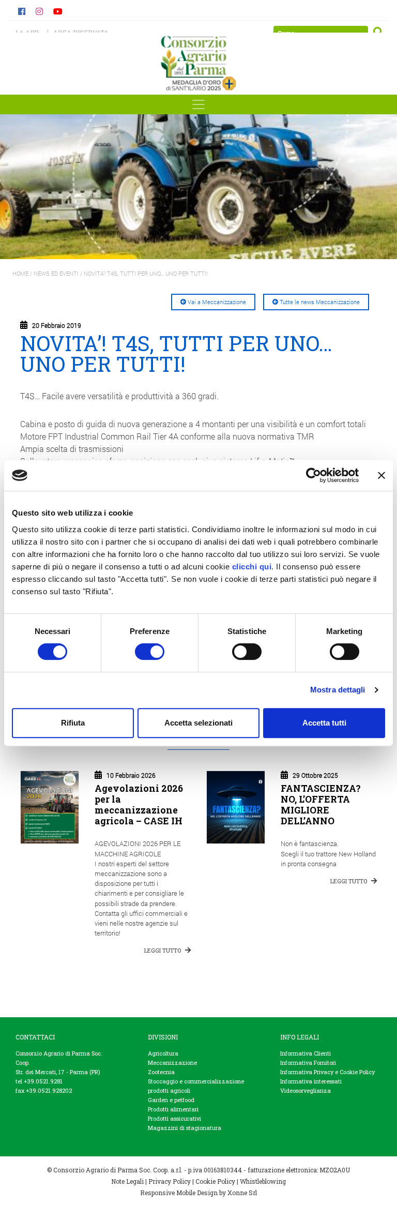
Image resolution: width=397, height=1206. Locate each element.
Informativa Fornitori (308, 1062)
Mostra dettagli (337, 689)
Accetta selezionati (198, 722)
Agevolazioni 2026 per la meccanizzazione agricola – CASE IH (139, 804)
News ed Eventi (56, 273)
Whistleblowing (263, 1181)
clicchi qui (252, 566)
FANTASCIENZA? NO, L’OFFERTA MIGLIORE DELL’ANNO (321, 804)
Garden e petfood (171, 1100)
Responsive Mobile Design (179, 1192)
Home (20, 273)
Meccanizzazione (172, 1062)
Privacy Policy (169, 1181)
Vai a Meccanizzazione (217, 302)
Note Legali (127, 1181)
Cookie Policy (215, 1181)
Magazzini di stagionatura (184, 1128)
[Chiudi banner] (381, 475)
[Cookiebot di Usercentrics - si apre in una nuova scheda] (313, 475)
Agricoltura (163, 1053)
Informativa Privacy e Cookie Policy (327, 1072)
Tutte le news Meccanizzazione (320, 302)
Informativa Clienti (305, 1053)
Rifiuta (73, 722)
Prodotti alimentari (173, 1109)
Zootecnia (161, 1072)
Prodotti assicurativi (174, 1118)
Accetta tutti (324, 722)
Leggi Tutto (163, 950)
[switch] (149, 651)
